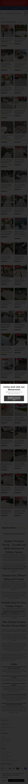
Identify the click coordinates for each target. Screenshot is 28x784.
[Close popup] (26, 382)
